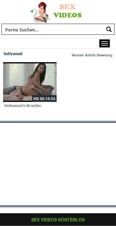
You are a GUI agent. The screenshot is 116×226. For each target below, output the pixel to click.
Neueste (78, 55)
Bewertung (104, 55)
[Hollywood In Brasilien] (30, 82)
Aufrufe (90, 55)
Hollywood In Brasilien (22, 105)
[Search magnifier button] (109, 29)
